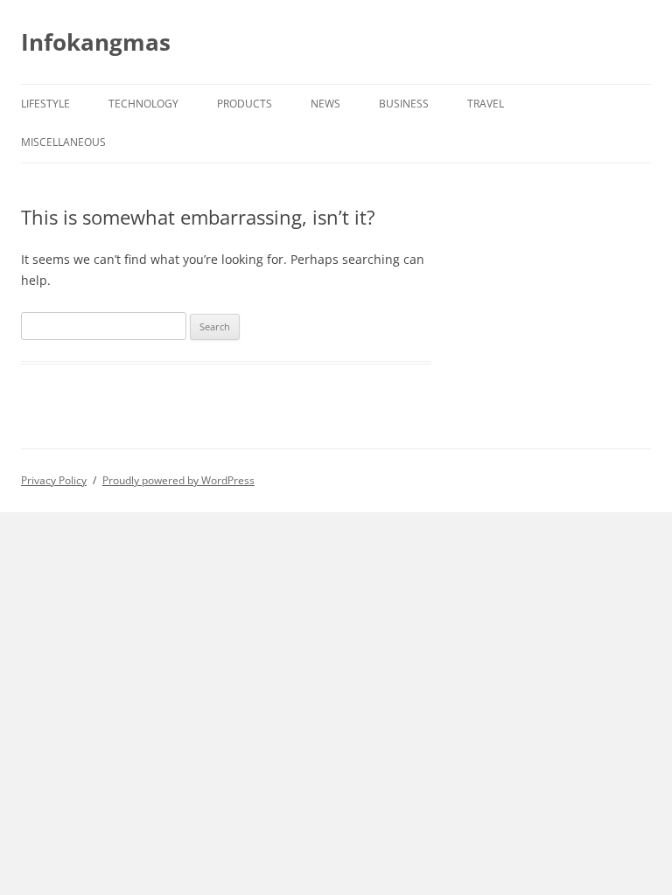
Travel (485, 103)
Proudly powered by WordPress (178, 480)
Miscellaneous (63, 142)
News (325, 103)
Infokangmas (96, 42)
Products (244, 103)
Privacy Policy (54, 480)
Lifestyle (45, 103)
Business (404, 103)
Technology (143, 103)
